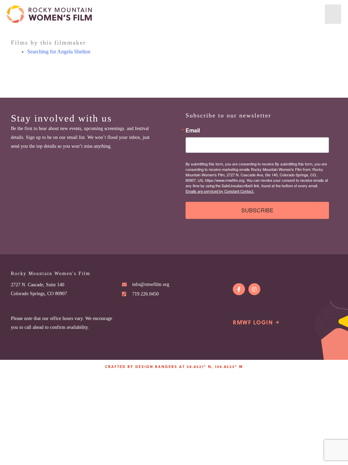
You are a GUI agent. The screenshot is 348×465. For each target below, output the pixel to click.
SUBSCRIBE (257, 210)
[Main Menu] (333, 14)
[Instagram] (254, 289)
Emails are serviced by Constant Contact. (220, 191)
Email (193, 130)
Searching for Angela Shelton (58, 51)
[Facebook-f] (239, 289)
